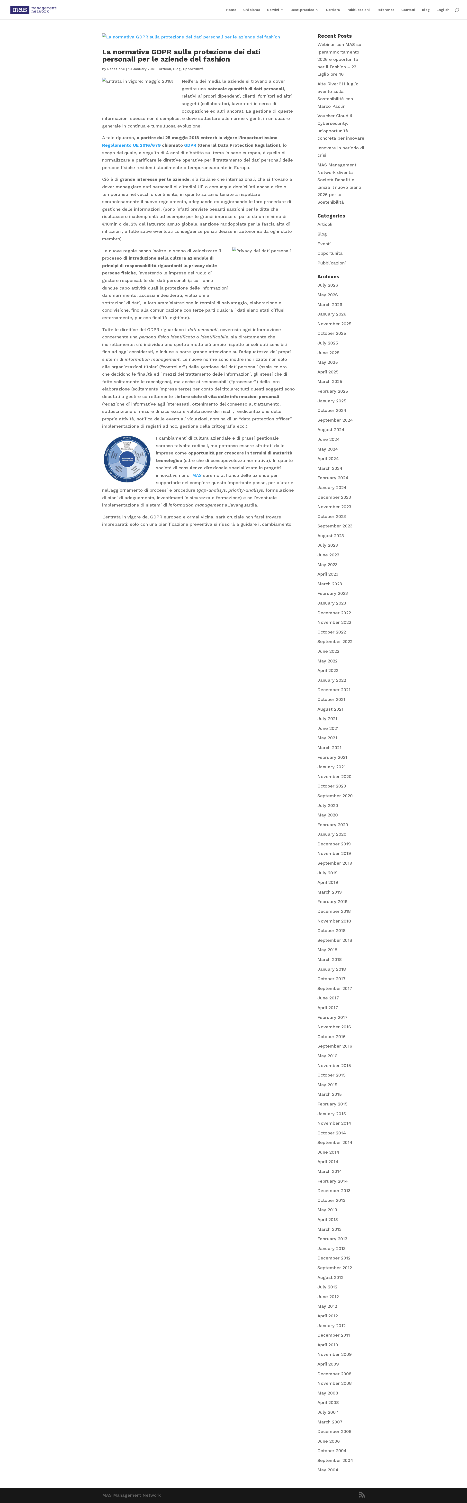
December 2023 (334, 497)
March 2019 (329, 892)
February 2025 (332, 391)
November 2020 (334, 776)
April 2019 (327, 882)
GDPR (190, 145)
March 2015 (329, 1094)
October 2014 (331, 1132)
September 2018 (334, 940)
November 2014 (334, 1123)
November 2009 (334, 1354)
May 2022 (327, 660)
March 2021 (329, 747)
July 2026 (327, 285)
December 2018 (334, 911)
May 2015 (327, 1084)
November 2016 (334, 1026)
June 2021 (328, 728)
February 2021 (332, 757)
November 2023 (334, 506)
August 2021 (330, 709)
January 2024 (332, 487)
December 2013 (333, 1190)
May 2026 (327, 294)
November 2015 (334, 1065)
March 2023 (329, 583)
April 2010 (327, 1344)
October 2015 (331, 1074)
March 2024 (329, 468)
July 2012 (327, 1286)
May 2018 (327, 949)
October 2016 (331, 1036)
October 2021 (331, 699)
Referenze (386, 10)
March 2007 (329, 1421)
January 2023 (331, 603)
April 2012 (327, 1315)
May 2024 (327, 449)
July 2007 (327, 1412)
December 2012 (333, 1257)
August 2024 (330, 429)
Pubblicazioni (358, 10)
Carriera (333, 10)
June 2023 (328, 554)
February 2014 (332, 1181)
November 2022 (334, 622)
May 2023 (327, 564)
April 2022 (327, 670)
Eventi (324, 243)
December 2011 (333, 1335)
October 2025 (331, 333)
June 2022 (328, 651)
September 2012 (334, 1267)
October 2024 (331, 410)
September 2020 (335, 795)
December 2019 (334, 843)
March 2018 (329, 959)
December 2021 (333, 689)
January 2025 (331, 400)
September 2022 (334, 641)
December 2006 (334, 1431)
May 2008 (327, 1392)
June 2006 (328, 1441)
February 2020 (332, 824)
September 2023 (334, 525)
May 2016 (327, 1055)
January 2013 (331, 1248)
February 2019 (332, 901)
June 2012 (328, 1296)
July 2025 (327, 342)
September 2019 (334, 863)
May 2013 (327, 1209)
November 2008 (334, 1383)
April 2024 (328, 458)
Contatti (408, 10)
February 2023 (332, 593)
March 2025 (329, 381)
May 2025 (327, 362)
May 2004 (327, 1469)
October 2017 (331, 978)
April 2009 (328, 1364)
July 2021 (327, 718)
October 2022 (331, 631)
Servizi (273, 10)
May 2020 (327, 814)
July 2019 (327, 872)
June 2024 (328, 439)
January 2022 (331, 680)
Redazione (116, 69)
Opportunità (193, 69)
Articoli (165, 69)
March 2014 (329, 1171)
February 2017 (332, 1017)
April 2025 (328, 371)
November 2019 (334, 853)
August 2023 (330, 535)
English (443, 10)
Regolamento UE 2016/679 (131, 145)
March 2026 (329, 304)
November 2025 (334, 323)
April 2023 (327, 574)
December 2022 (334, 612)
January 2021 (331, 766)
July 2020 (327, 805)
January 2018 (331, 969)
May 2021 (327, 737)
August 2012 (330, 1277)
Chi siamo (251, 10)
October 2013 (331, 1200)
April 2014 (327, 1161)
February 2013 (332, 1238)
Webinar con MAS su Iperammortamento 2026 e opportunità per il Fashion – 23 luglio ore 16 (339, 59)
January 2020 (331, 834)
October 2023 (331, 516)
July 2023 (327, 545)
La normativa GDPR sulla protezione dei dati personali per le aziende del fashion (181, 55)
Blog (426, 10)
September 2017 (334, 988)
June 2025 (328, 352)
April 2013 (327, 1219)
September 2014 (334, 1142)
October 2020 (331, 785)
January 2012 (331, 1325)
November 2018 (334, 921)
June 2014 (328, 1152)
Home (231, 10)
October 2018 (331, 930)
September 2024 (335, 420)
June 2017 (328, 997)
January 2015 (331, 1113)
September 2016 (334, 1046)
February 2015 (332, 1103)
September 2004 (335, 1460)
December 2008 (334, 1373)
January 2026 (331, 314)
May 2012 (327, 1306)
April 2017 (327, 1007)
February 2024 (332, 477)
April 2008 (328, 1402)
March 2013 (329, 1229)
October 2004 (332, 1450)
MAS (197, 475)
